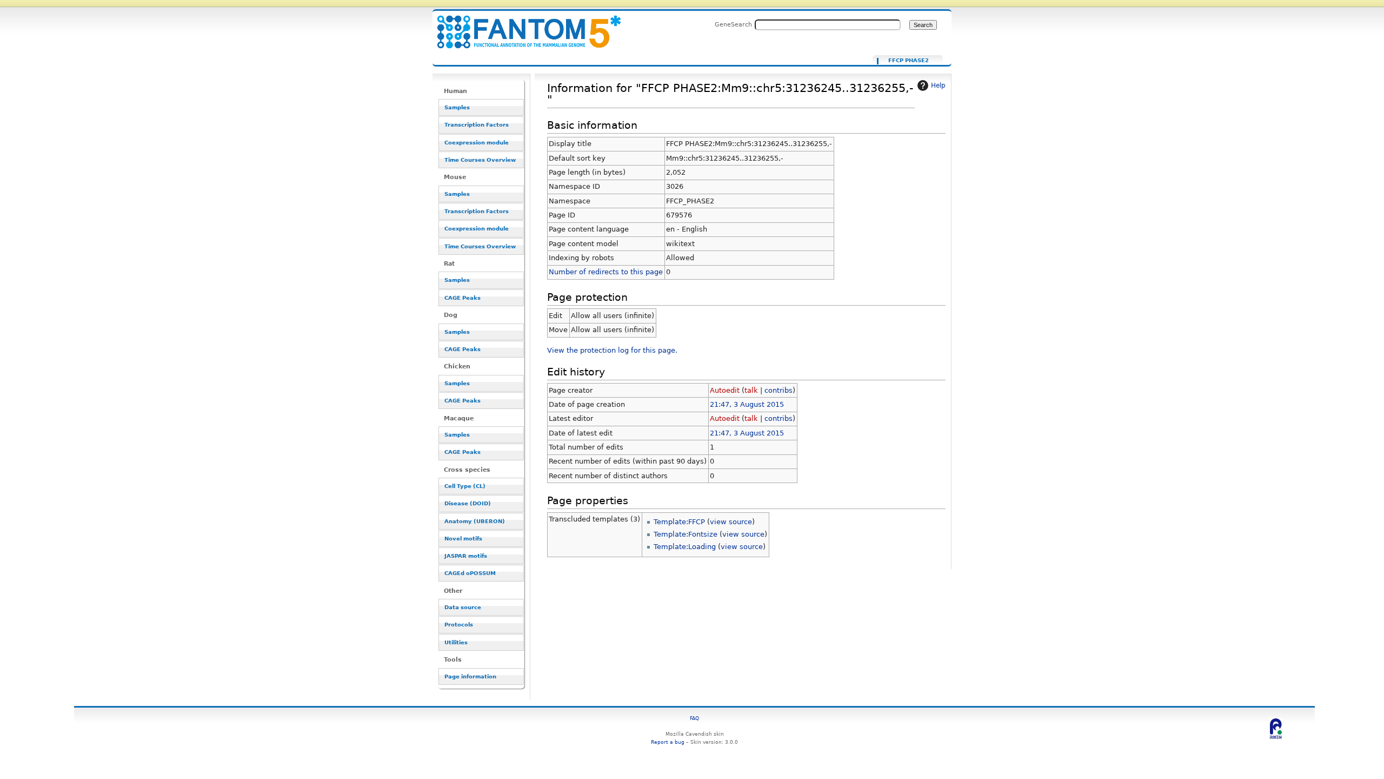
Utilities (456, 642)
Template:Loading (685, 547)
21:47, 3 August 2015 (747, 404)
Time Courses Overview (480, 160)
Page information (470, 676)
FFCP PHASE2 (908, 60)
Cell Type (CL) (464, 486)
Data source (462, 607)
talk (751, 390)
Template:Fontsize (685, 534)
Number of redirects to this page (606, 272)
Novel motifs (463, 539)
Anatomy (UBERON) (474, 521)
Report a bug (667, 742)
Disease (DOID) (467, 503)
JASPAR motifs (465, 556)
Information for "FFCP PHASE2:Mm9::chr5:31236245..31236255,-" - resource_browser (522, 25)
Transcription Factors (476, 125)
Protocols (458, 625)
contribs (778, 390)
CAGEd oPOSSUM (470, 573)
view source (731, 522)
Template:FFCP (679, 522)
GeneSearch (733, 24)
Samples (457, 107)
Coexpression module (476, 143)
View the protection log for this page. (612, 350)
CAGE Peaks (462, 298)
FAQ (694, 718)
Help (938, 85)
